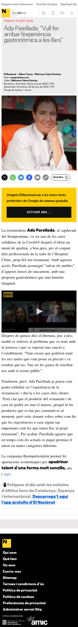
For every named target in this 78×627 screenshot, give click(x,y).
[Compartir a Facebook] (29, 177)
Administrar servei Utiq (22, 609)
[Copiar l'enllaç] (46, 177)
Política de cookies (18, 597)
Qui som (9, 552)
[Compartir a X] (5, 177)
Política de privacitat (20, 590)
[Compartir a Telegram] (21, 177)
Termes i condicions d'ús (23, 584)
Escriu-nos (12, 571)
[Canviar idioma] (62, 13)
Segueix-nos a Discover (17, 4)
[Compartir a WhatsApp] (13, 177)
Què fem (10, 559)
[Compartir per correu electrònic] (37, 177)
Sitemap (10, 578)
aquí (7, 473)
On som (9, 565)
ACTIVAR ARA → (39, 212)
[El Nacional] (6, 13)
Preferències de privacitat (24, 603)
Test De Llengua (46, 4)
